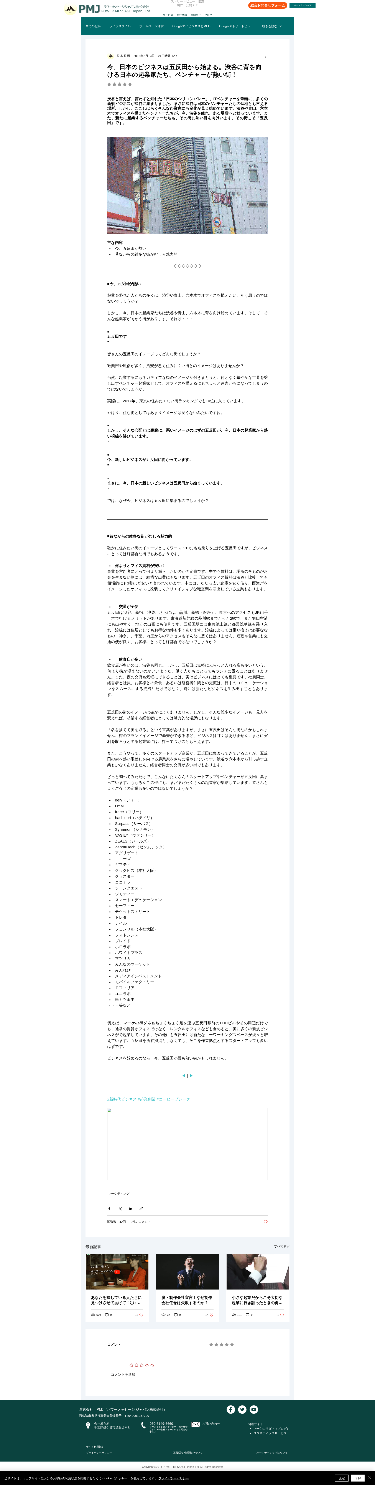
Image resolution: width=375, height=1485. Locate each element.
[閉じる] (369, 1478)
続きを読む (269, 26)
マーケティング (118, 1193)
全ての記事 (93, 26)
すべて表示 (281, 1246)
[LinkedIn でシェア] (130, 1208)
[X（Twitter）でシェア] (120, 1208)
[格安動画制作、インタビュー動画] (231, 1409)
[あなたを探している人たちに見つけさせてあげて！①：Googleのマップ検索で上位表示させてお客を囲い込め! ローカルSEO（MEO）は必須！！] (117, 1272)
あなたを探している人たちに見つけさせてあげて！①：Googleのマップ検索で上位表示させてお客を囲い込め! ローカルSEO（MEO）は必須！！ (116, 1300)
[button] (168, 13)
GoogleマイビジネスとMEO (191, 26)
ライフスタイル (120, 26)
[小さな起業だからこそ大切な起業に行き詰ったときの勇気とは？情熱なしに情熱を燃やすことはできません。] (258, 1272)
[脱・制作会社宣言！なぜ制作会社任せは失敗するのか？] (187, 1272)
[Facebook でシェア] (109, 1208)
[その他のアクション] (265, 55)
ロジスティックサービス (270, 1433)
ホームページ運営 (151, 26)
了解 (358, 1478)
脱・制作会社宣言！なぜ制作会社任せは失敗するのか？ (186, 1300)
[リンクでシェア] (141, 1208)
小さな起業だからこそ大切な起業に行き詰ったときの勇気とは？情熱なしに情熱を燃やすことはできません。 (257, 1300)
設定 (342, 1478)
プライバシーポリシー (99, 1452)
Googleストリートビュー (236, 26)
